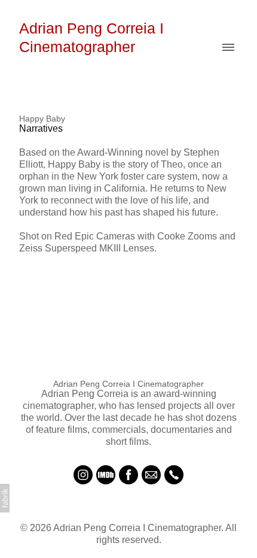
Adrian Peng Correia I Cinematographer (128, 384)
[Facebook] (128, 474)
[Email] (151, 474)
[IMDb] (105, 474)
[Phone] (173, 474)
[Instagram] (83, 474)
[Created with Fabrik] (5, 498)
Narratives (41, 128)
